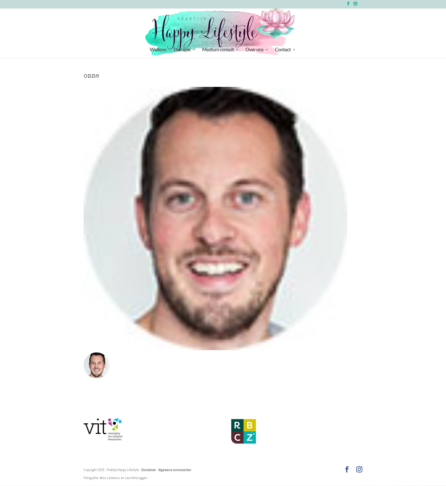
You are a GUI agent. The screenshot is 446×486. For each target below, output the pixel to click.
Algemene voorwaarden (174, 470)
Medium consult (218, 50)
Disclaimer (148, 470)
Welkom (158, 50)
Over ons (254, 50)
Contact (283, 50)
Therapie (181, 50)
